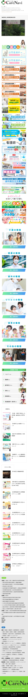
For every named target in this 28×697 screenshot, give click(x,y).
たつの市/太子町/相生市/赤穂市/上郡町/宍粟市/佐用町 (14, 605)
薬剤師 (7, 631)
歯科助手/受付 (13, 637)
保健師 (15, 631)
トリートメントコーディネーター (15, 639)
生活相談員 (23, 645)
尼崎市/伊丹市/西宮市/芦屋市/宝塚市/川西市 (12, 597)
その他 (3, 665)
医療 (2, 630)
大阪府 (3, 580)
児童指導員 (5, 660)
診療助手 (22, 630)
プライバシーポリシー (16, 688)
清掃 (9, 663)
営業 (24, 671)
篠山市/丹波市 (6, 606)
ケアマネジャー (6, 645)
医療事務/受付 (16, 630)
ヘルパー (13, 643)
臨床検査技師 (18, 633)
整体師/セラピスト (6, 669)
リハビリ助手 (5, 656)
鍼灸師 (10, 667)
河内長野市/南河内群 (7, 590)
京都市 (7, 610)
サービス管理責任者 (7, 652)
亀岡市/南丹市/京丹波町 (8, 616)
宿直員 (20, 671)
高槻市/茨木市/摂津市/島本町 (18, 580)
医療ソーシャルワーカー (13, 635)
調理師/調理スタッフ (7, 671)
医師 (4, 631)
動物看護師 (12, 662)
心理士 (23, 633)
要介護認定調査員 (14, 648)
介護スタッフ (7, 643)
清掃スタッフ (15, 671)
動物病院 (3, 662)
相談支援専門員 (12, 647)
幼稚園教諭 (17, 658)
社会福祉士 (18, 647)
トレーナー (23, 662)
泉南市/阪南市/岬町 (7, 593)
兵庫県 (3, 595)
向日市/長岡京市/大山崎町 (19, 616)
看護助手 (10, 630)
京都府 (3, 610)
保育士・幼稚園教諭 (6, 658)
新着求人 (8, 409)
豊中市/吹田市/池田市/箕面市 (9, 582)
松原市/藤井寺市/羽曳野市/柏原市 (9, 588)
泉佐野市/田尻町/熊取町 (18, 591)
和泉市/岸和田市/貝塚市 (8, 591)
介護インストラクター (7, 650)
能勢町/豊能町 (19, 582)
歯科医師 (4, 639)
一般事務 (7, 665)
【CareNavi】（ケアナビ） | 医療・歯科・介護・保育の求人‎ (13, 693)
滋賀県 (3, 622)
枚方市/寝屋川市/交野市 (8, 584)
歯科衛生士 (7, 637)
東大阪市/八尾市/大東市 (8, 586)
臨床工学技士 (11, 633)
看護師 (6, 630)
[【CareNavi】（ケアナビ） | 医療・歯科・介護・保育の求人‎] (12, 2)
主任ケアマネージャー (15, 645)
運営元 (23, 688)
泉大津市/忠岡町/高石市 (17, 590)
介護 (2, 643)
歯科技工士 (19, 637)
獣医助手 (13, 663)
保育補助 (22, 660)
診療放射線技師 (21, 631)
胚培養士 (4, 635)
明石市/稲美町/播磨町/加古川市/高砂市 (11, 599)
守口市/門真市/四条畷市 (18, 584)
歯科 (2, 637)
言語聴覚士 (20, 654)
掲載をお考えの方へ (6, 688)
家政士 (11, 665)
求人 (4, 6)
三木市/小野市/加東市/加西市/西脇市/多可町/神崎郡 (13, 603)
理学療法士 (14, 654)
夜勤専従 (24, 643)
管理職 (23, 652)
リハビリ (3, 654)
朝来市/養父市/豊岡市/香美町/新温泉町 (18, 606)
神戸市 (7, 595)
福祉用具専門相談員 (16, 652)
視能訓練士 (5, 633)
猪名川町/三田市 (18, 608)
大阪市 (7, 580)
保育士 (12, 658)
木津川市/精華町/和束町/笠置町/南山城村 (17, 610)
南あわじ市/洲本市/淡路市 (8, 608)
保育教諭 (23, 658)
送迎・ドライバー (18, 665)
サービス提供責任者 (17, 650)
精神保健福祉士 (6, 648)
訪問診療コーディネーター (8, 641)
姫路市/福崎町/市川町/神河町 (9, 601)
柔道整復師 (5, 667)
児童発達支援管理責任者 (14, 660)
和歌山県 (3, 620)
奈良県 (3, 618)
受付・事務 (5, 663)
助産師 (11, 631)
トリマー (18, 662)
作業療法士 (8, 654)
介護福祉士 (18, 643)
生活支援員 (5, 647)
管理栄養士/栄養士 (15, 669)
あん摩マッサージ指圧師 (18, 667)
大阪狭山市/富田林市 (22, 588)
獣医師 (7, 662)
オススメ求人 (8, 467)
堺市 (10, 580)
